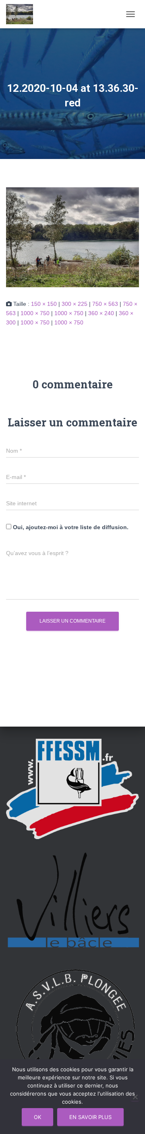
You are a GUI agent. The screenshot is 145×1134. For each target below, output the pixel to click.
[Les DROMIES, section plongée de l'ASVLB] (22, 14)
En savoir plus (90, 1117)
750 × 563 (105, 304)
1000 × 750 (35, 313)
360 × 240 (101, 313)
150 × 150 (44, 304)
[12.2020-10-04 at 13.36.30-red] (72, 236)
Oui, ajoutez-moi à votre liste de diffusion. (69, 527)
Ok (37, 1117)
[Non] (135, 1097)
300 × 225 (74, 304)
